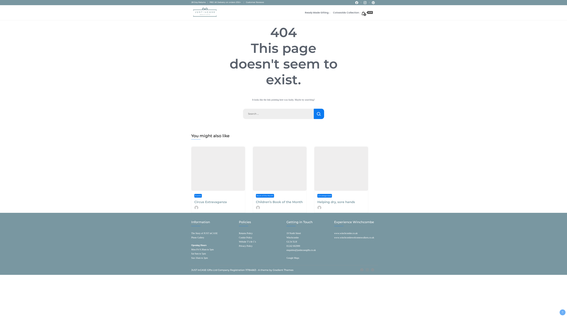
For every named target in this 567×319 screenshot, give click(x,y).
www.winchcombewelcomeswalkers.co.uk (354, 237)
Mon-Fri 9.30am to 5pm (202, 249)
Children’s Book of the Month (279, 202)
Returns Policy (246, 233)
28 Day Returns (198, 2)
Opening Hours (199, 245)
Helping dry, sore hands (336, 202)
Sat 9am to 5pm (198, 253)
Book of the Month (265, 196)
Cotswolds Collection (346, 12)
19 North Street (293, 233)
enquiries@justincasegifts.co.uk (301, 250)
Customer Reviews (255, 2)
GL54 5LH (291, 241)
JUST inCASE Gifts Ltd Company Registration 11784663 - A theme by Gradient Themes (242, 270)
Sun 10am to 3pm (199, 258)
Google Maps (292, 258)
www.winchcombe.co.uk (346, 233)
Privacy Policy (245, 246)
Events (198, 196)
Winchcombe (292, 237)
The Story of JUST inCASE (204, 233)
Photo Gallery (197, 237)
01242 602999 (293, 246)
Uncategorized (324, 196)
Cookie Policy (245, 237)
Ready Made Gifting (317, 12)
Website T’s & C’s (247, 241)
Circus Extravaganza (210, 202)
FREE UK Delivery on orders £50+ (225, 2)
